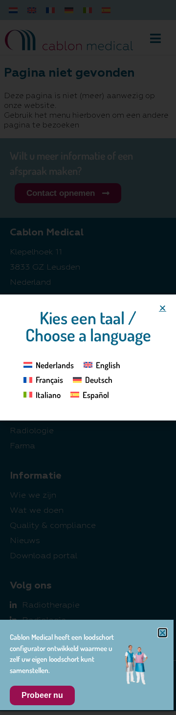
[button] (162, 308)
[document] (88, 357)
